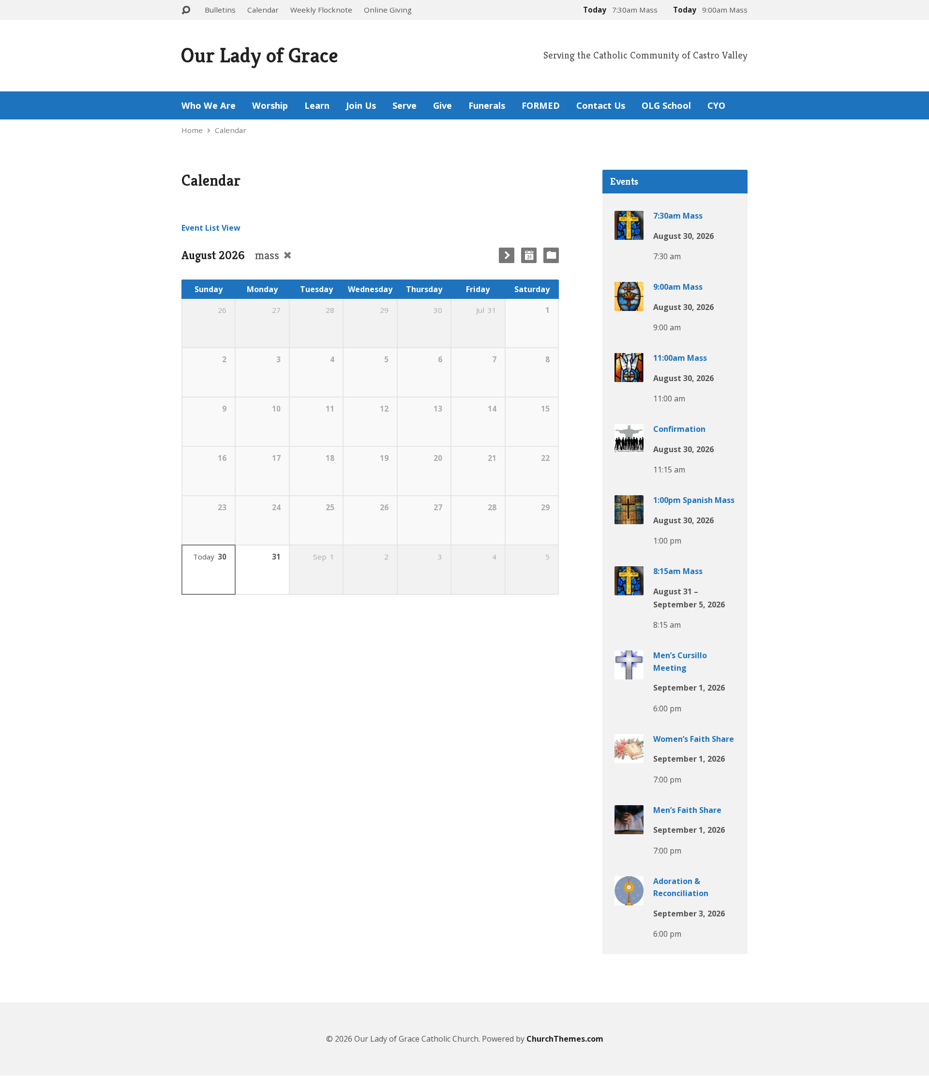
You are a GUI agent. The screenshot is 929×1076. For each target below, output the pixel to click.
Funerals (486, 105)
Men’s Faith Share (687, 810)
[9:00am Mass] (629, 304)
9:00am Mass (678, 286)
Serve (404, 105)
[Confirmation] (629, 446)
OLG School (666, 105)
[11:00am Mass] (629, 375)
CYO (716, 105)
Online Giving (388, 10)
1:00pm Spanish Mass (693, 500)
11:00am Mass (680, 358)
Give (442, 105)
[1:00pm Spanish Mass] (629, 517)
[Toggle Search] (185, 10)
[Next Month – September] (506, 255)
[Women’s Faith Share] (629, 756)
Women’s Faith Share (693, 739)
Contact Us (600, 105)
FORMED (541, 105)
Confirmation (679, 429)
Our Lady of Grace (259, 55)
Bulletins (220, 10)
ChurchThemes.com (564, 1038)
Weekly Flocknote (321, 10)
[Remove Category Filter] (287, 255)
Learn (317, 105)
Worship (270, 105)
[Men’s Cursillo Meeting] (629, 672)
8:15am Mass (678, 571)
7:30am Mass (678, 215)
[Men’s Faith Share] (629, 827)
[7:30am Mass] (629, 233)
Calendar (263, 10)
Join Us (361, 105)
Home (192, 130)
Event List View (210, 227)
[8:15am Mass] (629, 588)
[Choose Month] (529, 255)
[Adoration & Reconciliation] (629, 898)
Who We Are (208, 105)
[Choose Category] (551, 255)
